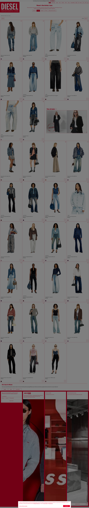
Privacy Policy (45, 503)
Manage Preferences (37, 503)
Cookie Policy (51, 503)
